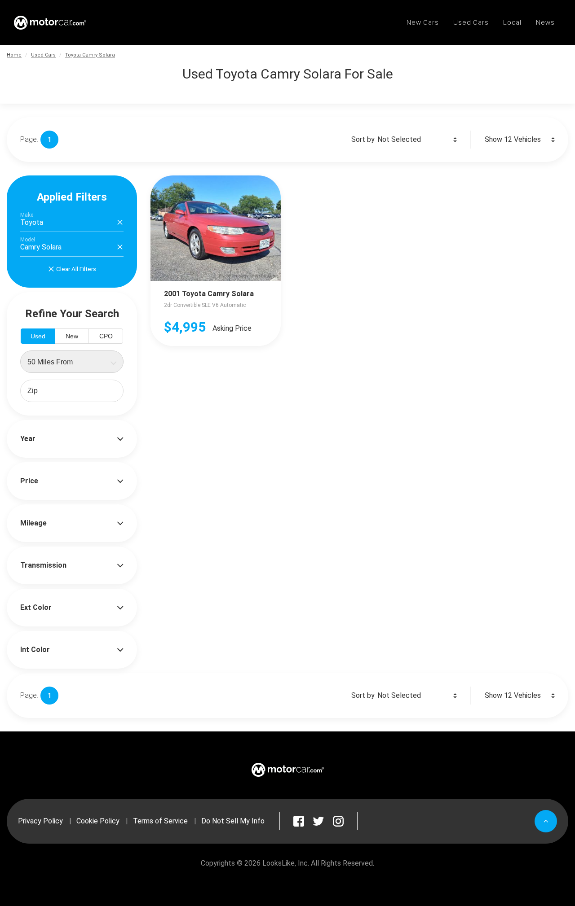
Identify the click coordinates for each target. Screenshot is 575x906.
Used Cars (43, 55)
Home (14, 55)
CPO (106, 336)
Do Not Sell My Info (233, 821)
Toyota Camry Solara (90, 55)
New (72, 336)
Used (38, 336)
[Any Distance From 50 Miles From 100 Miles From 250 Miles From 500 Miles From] (72, 361)
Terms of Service (160, 821)
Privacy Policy (40, 821)
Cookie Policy (97, 821)
